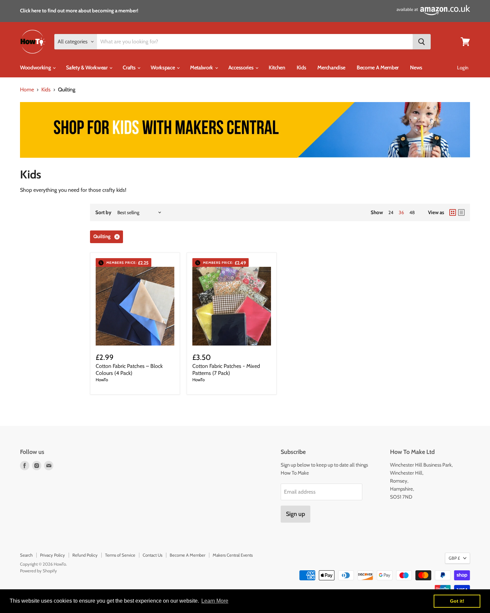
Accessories (241, 67)
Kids (301, 67)
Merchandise (331, 67)
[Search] (422, 41)
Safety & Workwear (87, 67)
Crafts (130, 67)
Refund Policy (85, 555)
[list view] (461, 212)
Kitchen (277, 67)
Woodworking (36, 67)
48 (412, 212)
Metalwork (202, 67)
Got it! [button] (457, 601)
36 (401, 212)
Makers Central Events (233, 555)
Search (26, 555)
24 (390, 212)
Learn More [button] (214, 601)
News (416, 67)
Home (27, 90)
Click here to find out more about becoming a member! (79, 11)
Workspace (163, 67)
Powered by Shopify (38, 570)
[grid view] (452, 212)
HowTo (102, 379)
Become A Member (378, 67)
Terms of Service (120, 555)
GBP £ (454, 558)
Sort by (103, 212)
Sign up (295, 514)
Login (462, 68)
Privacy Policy (52, 555)
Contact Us (152, 555)
